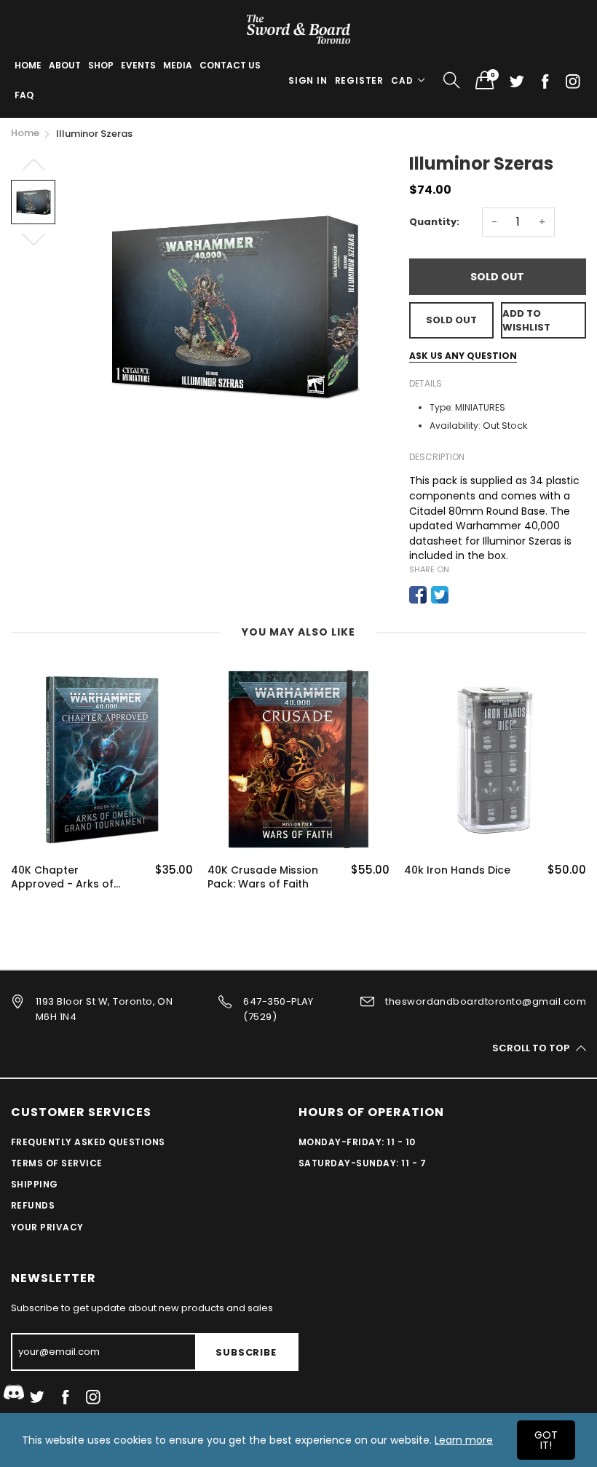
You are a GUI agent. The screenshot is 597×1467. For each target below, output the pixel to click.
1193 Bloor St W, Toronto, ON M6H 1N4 (104, 1009)
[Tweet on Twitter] (439, 595)
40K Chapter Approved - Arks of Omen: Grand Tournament (62, 877)
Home (28, 65)
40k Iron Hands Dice (457, 870)
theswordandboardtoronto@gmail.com (485, 1001)
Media (177, 65)
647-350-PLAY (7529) (278, 1009)
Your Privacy (47, 1227)
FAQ (24, 95)
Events (138, 65)
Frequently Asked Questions (88, 1142)
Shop (101, 65)
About (65, 65)
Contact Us (230, 65)
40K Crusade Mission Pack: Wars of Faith (262, 877)
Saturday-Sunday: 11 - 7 (362, 1163)
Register (359, 80)
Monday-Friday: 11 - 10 (357, 1142)
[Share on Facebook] (418, 595)
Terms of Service (57, 1163)
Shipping (34, 1184)
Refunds (33, 1205)
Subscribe (246, 1352)
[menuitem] (28, 65)
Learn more (464, 1440)
